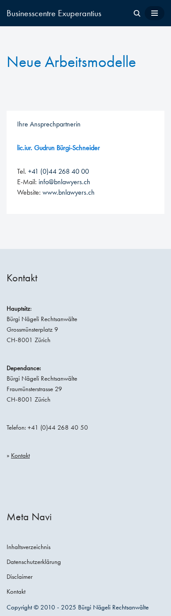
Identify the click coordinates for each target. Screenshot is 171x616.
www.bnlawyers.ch (69, 192)
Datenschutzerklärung (34, 562)
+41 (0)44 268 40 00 (58, 171)
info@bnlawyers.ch (64, 182)
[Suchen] (137, 13)
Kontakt (20, 455)
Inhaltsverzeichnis (28, 547)
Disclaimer (19, 577)
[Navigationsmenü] (154, 13)
